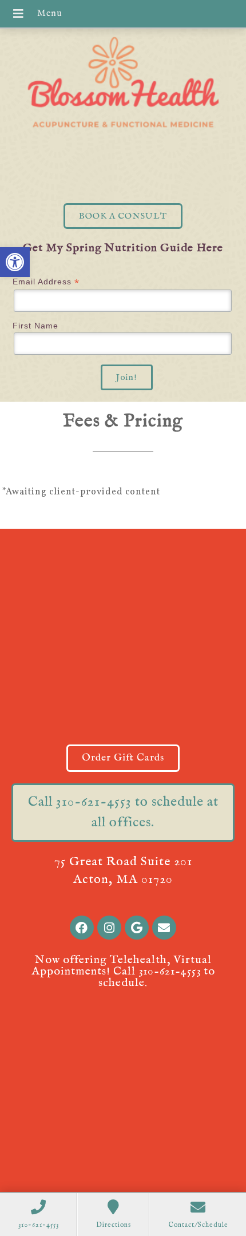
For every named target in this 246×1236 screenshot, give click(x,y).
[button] (15, 262)
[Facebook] (82, 928)
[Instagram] (109, 928)
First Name (35, 325)
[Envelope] (164, 928)
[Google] (137, 928)
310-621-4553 (169, 971)
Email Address (46, 281)
